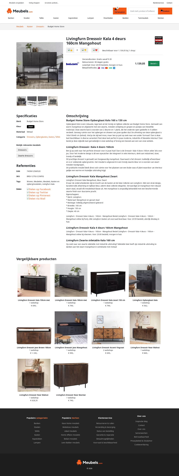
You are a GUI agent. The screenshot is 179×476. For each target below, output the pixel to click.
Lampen (90, 18)
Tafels (41, 18)
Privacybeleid (136, 441)
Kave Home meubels (70, 423)
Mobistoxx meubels (70, 427)
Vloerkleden (108, 18)
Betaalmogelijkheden (105, 439)
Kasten (56, 18)
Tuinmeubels (143, 18)
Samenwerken (141, 433)
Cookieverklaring (141, 444)
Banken (11, 18)
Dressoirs (31, 137)
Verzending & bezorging (105, 427)
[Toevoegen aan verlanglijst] (95, 50)
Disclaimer (148, 441)
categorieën (42, 418)
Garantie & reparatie (105, 435)
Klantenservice (158, 3)
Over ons (141, 429)
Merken (161, 18)
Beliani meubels (70, 439)
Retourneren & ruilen (105, 423)
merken (75, 418)
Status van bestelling (105, 431)
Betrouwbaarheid (141, 437)
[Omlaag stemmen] (84, 50)
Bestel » (153, 63)
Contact (169, 3)
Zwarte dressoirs (25, 155)
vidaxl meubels (70, 431)
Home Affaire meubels (70, 435)
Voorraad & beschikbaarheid (105, 442)
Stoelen (27, 18)
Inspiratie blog (141, 421)
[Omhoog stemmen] (70, 50)
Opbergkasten (42, 137)
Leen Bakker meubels (70, 442)
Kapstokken (73, 18)
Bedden (126, 18)
